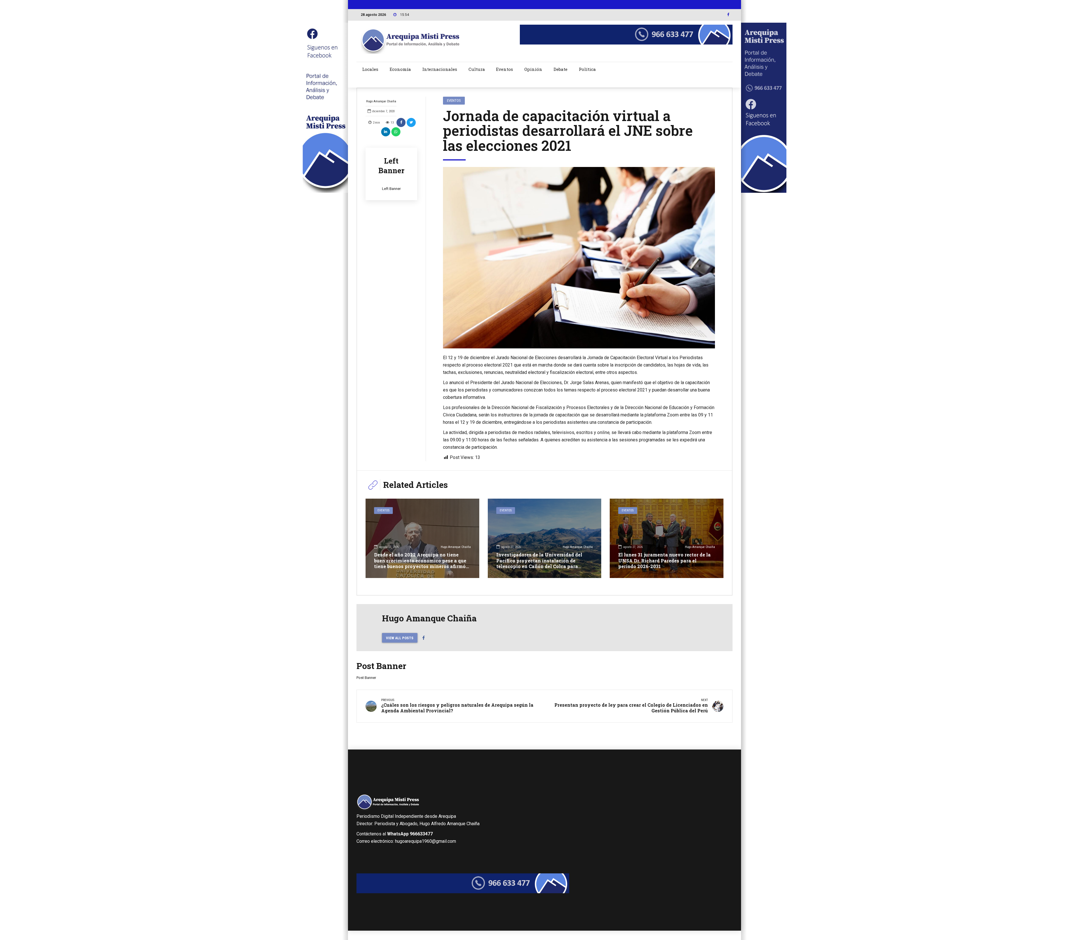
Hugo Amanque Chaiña (381, 101)
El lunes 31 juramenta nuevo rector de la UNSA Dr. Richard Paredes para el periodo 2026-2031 (664, 560)
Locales (370, 69)
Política (587, 69)
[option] (579, 258)
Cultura (476, 69)
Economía (400, 69)
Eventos (504, 69)
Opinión (533, 69)
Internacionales (439, 69)
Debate (560, 69)
